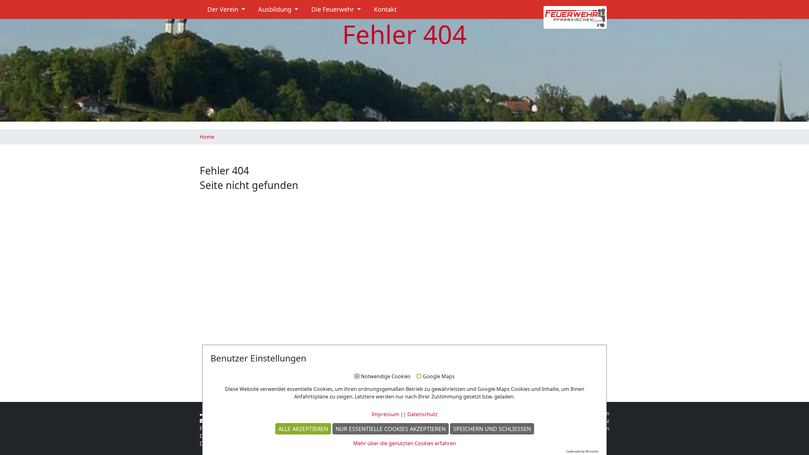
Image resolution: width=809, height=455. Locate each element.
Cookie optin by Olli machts (582, 451)
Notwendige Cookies (386, 376)
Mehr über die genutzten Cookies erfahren (404, 443)
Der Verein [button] (223, 9)
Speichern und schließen (492, 429)
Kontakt (385, 9)
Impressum (385, 414)
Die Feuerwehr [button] (333, 9)
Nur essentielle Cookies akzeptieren (391, 429)
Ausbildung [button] (275, 9)
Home (207, 136)
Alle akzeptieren (303, 429)
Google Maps (439, 376)
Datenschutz (422, 414)
